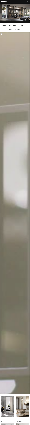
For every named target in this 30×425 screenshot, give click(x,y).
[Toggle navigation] (28, 2)
